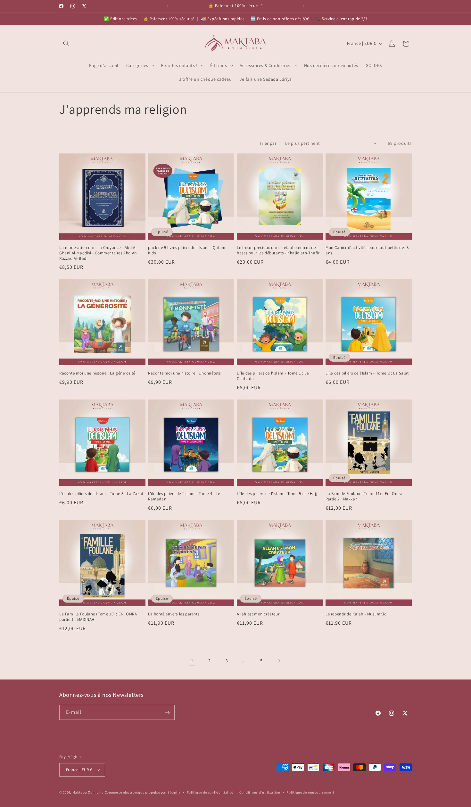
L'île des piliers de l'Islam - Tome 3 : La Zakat (101, 493)
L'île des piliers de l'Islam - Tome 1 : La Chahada (273, 376)
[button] (66, 44)
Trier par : (269, 143)
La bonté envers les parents (173, 614)
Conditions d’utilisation (259, 792)
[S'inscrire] (167, 712)
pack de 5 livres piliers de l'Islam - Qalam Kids (187, 250)
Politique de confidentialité (210, 792)
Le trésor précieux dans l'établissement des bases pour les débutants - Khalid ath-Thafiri (279, 250)
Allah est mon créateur (258, 614)
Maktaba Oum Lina (88, 792)
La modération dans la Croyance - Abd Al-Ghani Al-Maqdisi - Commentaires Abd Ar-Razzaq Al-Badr (98, 253)
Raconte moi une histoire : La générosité (97, 373)
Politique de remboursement (310, 792)
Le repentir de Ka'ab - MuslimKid (356, 614)
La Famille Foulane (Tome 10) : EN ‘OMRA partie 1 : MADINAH (98, 617)
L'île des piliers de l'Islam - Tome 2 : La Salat (367, 373)
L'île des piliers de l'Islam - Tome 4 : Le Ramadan (184, 496)
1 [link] (192, 660)
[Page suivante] (279, 661)
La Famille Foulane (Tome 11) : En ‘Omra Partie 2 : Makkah (364, 496)
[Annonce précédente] (167, 6)
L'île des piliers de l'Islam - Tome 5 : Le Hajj (277, 493)
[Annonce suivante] (304, 6)
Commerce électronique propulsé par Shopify (142, 792)
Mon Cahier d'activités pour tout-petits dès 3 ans (367, 250)
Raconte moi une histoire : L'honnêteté (184, 373)
